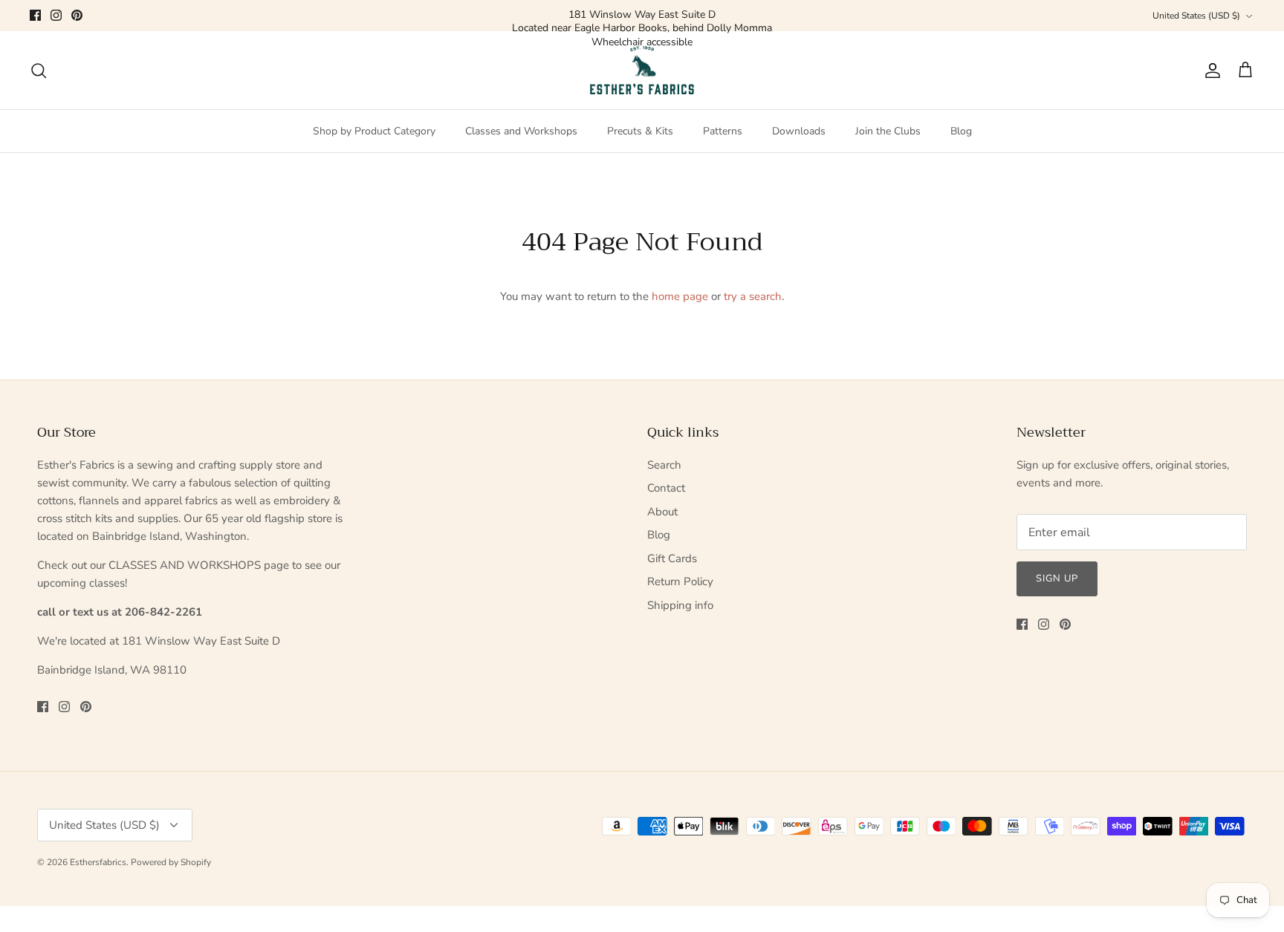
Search (664, 464)
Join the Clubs (888, 131)
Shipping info (680, 605)
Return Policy (680, 581)
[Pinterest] (76, 15)
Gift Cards (672, 558)
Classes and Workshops (521, 131)
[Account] (1210, 70)
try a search (753, 296)
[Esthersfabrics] (642, 70)
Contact (666, 487)
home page (680, 296)
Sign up (1057, 578)
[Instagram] (56, 15)
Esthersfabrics (98, 862)
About (662, 511)
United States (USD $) (1196, 16)
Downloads (799, 131)
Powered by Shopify (171, 862)
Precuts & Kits (640, 131)
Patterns (722, 131)
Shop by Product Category (374, 131)
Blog (961, 131)
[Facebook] (35, 15)
